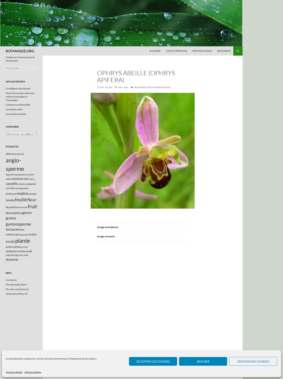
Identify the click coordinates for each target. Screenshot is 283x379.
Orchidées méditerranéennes (152, 87)
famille (10, 200)
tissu (21, 255)
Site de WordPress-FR (17, 293)
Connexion (11, 279)
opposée (23, 234)
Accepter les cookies (153, 361)
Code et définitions (176, 51)
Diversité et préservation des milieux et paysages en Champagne (20, 97)
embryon (11, 193)
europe (32, 193)
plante (22, 241)
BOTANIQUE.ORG (20, 51)
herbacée (12, 229)
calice (32, 179)
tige (16, 255)
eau (26, 188)
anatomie (19, 154)
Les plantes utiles (14, 109)
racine (24, 246)
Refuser (203, 361)
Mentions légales (14, 372)
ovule (10, 241)
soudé (29, 251)
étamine (12, 259)
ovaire (32, 234)
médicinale (12, 234)
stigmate (10, 255)
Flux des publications (16, 284)
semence (11, 251)
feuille (21, 199)
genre (27, 212)
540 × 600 (123, 87)
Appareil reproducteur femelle (20, 174)
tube (26, 255)
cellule (21, 184)
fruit (32, 206)
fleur (32, 199)
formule (23, 207)
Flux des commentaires (17, 289)
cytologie (19, 188)
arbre (9, 178)
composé (30, 183)
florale (9, 207)
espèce (22, 193)
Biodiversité (224, 51)
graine (11, 218)
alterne (10, 153)
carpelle (12, 183)
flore (16, 207)
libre (22, 229)
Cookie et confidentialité (18, 104)
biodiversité (20, 178)
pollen (9, 246)
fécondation (14, 213)
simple (21, 251)
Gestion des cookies (253, 361)
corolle (10, 188)
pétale (17, 246)
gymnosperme (18, 224)
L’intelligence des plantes (18, 88)
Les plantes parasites (16, 114)
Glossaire (155, 51)
